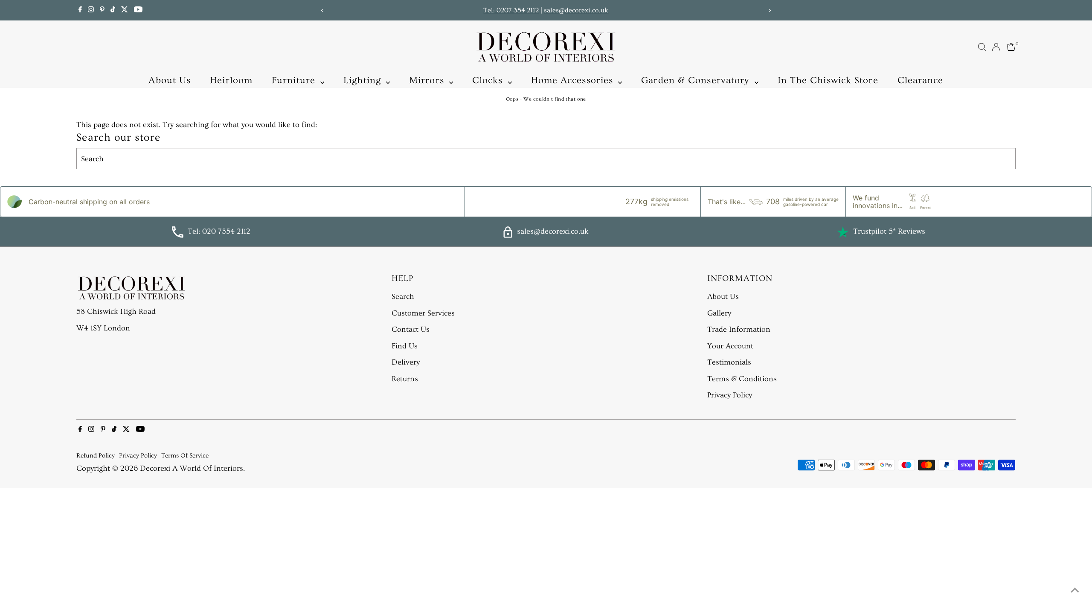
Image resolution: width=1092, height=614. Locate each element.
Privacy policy (138, 455)
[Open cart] (1011, 47)
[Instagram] (91, 10)
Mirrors (428, 80)
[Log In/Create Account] (996, 47)
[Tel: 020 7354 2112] (177, 235)
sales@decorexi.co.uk (576, 10)
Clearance (920, 80)
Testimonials (729, 362)
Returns (405, 378)
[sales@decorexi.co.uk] (507, 235)
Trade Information (738, 329)
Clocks (489, 80)
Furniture (295, 80)
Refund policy (95, 455)
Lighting (363, 80)
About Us (169, 80)
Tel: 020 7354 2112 (219, 231)
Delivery (406, 362)
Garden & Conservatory (696, 80)
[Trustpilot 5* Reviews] (843, 232)
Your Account (730, 346)
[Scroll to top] (1074, 590)
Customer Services (423, 313)
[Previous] (322, 10)
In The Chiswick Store (828, 80)
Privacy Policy (729, 395)
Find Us (405, 346)
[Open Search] (982, 47)
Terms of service (185, 455)
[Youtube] (138, 10)
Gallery (719, 313)
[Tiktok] (112, 10)
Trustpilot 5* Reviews (889, 231)
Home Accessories (573, 80)
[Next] (769, 10)
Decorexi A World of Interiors (191, 468)
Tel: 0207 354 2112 (511, 10)
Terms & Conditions (742, 378)
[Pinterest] (102, 10)
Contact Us (411, 329)
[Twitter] (124, 10)
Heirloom (231, 80)
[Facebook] (80, 10)
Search (403, 296)
